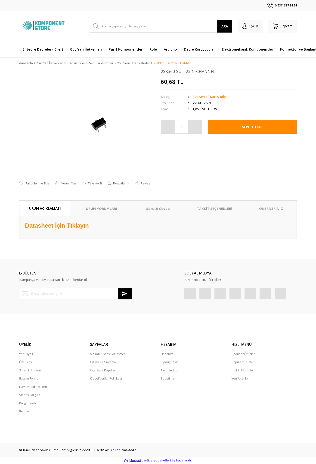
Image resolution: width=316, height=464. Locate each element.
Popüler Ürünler (243, 362)
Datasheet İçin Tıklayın (57, 225)
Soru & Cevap (158, 208)
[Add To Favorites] (34, 183)
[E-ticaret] (157, 460)
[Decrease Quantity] (168, 126)
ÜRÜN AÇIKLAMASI (45, 208)
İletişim (24, 411)
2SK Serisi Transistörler (209, 96)
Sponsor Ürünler (243, 354)
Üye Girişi (25, 362)
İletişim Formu (28, 378)
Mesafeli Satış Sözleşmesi (108, 354)
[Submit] (125, 293)
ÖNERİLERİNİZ (271, 208)
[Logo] (44, 26)
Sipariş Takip (170, 362)
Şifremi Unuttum (30, 370)
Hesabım (167, 354)
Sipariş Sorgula (29, 395)
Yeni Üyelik (26, 354)
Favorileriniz (169, 370)
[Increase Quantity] (195, 126)
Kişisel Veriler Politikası (106, 378)
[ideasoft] (133, 460)
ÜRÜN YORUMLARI (101, 208)
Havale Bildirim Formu (34, 387)
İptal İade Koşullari (103, 370)
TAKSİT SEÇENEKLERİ (214, 208)
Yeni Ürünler (240, 378)
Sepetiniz (167, 378)
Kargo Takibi (28, 403)
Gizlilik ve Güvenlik (103, 362)
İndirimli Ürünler (243, 370)
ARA (224, 26)
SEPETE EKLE (252, 127)
